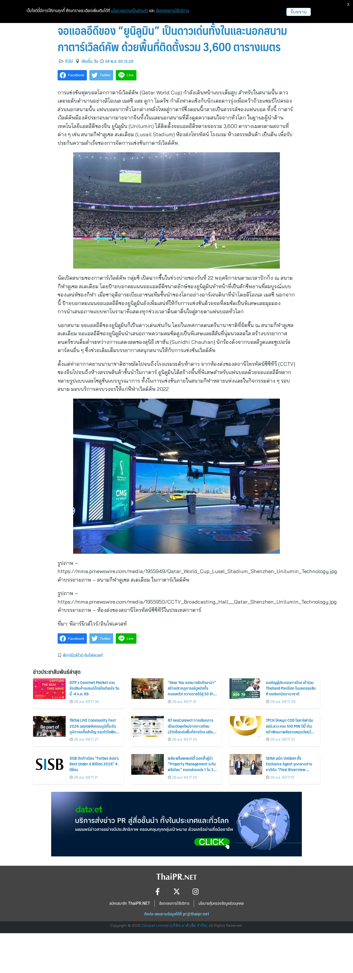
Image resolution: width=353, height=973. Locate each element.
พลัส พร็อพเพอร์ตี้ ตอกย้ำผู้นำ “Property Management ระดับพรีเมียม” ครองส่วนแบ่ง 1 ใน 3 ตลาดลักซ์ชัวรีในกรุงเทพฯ (192, 767)
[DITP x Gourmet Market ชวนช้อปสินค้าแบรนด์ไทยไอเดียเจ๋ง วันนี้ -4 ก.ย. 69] (49, 688)
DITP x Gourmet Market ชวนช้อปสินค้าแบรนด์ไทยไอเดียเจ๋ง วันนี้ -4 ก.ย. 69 (94, 688)
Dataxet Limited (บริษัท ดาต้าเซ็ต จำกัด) (174, 925)
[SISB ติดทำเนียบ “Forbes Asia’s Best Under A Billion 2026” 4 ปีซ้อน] (49, 764)
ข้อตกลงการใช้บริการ (172, 10)
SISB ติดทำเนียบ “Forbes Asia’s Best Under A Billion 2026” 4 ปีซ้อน (94, 764)
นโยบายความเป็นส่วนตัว (129, 10)
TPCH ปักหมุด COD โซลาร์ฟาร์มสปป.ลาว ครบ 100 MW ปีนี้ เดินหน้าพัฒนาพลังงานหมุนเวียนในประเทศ (289, 729)
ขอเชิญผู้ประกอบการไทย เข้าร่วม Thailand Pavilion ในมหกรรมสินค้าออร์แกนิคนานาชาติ (291, 688)
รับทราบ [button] (298, 11)
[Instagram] (195, 891)
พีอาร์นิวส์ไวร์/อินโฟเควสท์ (83, 655)
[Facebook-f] (157, 891)
